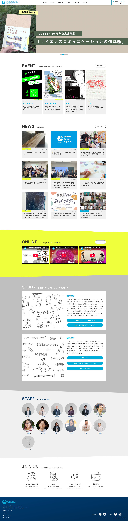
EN (121, 3)
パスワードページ (7, 515)
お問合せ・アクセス (7, 510)
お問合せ (116, 1)
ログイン (116, 3)
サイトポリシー (6, 517)
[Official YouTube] (104, 514)
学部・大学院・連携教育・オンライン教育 (85, 325)
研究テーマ (85, 358)
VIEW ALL (100, 65)
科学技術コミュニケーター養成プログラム (85, 320)
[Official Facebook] (100, 514)
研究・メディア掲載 (85, 368)
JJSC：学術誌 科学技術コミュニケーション (85, 363)
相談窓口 (5, 513)
